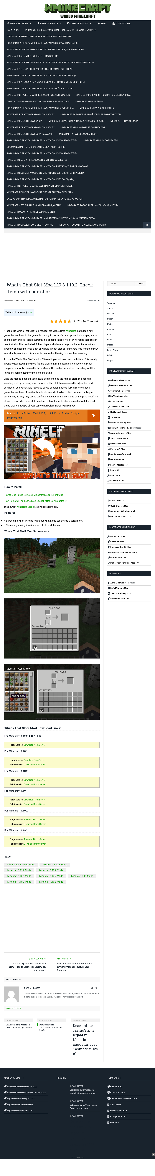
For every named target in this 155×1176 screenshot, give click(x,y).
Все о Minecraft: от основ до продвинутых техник (36, 147)
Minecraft (71, 330)
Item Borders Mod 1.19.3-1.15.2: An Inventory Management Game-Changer (74, 967)
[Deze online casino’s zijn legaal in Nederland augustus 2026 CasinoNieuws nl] (85, 1018)
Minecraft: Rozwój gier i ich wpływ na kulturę (93, 205)
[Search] (147, 225)
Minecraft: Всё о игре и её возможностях (82, 225)
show (29, 312)
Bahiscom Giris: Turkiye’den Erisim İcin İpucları (50, 1027)
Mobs (109, 324)
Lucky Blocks (113, 350)
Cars (109, 334)
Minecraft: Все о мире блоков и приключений (32, 56)
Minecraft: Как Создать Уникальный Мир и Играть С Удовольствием (46, 82)
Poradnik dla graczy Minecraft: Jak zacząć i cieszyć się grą (40, 108)
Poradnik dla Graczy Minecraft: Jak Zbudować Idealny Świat (40, 88)
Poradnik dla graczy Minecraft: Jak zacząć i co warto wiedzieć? (43, 43)
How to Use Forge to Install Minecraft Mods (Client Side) (34, 494)
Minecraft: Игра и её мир (89, 101)
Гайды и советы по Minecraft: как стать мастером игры (39, 36)
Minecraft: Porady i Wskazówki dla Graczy (30, 127)
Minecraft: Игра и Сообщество (97, 108)
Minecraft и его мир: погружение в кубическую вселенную (40, 69)
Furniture (111, 313)
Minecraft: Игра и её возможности (78, 134)
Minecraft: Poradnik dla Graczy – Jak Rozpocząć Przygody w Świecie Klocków (50, 62)
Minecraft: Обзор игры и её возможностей (31, 212)
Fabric (110, 355)
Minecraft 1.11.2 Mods (19, 870)
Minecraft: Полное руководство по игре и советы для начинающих (45, 49)
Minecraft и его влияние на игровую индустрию (34, 205)
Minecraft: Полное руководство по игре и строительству (40, 192)
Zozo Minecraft (32, 988)
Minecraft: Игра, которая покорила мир (83, 127)
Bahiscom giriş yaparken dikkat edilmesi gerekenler (19, 1026)
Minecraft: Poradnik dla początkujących (30, 134)
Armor (110, 308)
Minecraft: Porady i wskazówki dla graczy (30, 114)
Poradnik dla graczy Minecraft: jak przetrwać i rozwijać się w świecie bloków (51, 218)
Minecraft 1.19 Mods (82, 876)
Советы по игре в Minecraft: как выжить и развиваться (38, 101)
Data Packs (13, 30)
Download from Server (34, 745)
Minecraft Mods (93, 301)
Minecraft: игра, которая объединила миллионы (76, 121)
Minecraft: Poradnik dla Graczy (25, 121)
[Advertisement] (77, 254)
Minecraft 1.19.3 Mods (51, 881)
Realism (110, 329)
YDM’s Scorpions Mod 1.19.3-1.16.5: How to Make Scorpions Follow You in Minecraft (27, 967)
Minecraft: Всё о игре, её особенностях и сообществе (37, 160)
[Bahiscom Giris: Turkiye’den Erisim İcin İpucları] (51, 1018)
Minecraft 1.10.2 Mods (55, 864)
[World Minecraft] (77, 10)
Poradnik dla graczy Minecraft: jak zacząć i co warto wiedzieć (60, 30)
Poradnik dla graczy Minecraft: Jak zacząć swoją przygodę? (41, 75)
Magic (110, 345)
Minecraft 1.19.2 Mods (19, 881)
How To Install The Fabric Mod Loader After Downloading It (35, 501)
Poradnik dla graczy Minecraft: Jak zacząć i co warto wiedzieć (42, 153)
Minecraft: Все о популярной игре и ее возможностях (91, 114)
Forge (109, 360)
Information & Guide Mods (21, 864)
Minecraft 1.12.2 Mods (51, 870)
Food (109, 340)
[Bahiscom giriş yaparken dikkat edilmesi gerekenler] (18, 1018)
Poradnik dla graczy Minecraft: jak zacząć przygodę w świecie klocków (47, 166)
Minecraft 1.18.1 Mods (19, 876)
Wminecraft (13, 1020)
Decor (110, 319)
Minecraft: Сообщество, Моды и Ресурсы (30, 225)
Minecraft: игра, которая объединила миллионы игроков (40, 186)
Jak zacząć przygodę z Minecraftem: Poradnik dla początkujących (44, 199)
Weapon (111, 303)
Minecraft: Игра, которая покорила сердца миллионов (38, 95)
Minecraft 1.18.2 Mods (51, 876)
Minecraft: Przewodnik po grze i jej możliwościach (104, 95)
